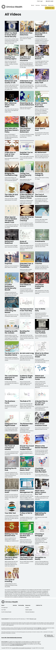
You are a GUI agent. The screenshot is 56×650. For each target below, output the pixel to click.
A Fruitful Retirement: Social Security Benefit (10, 287)
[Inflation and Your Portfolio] (42, 329)
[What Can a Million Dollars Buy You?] (42, 489)
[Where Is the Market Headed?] (42, 444)
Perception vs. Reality (40, 558)
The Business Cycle (10, 402)
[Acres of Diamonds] (27, 239)
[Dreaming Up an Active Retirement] (27, 101)
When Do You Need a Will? (25, 469)
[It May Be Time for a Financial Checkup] (27, 215)
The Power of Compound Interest (10, 448)
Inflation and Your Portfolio (40, 332)
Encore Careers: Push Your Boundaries (41, 105)
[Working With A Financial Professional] (42, 31)
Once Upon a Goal (40, 129)
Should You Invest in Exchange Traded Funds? (27, 448)
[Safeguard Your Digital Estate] (12, 422)
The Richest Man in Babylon (26, 425)
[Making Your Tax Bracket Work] (12, 532)
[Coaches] (42, 262)
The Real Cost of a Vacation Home (12, 354)
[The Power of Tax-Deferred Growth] (27, 556)
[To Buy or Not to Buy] (27, 511)
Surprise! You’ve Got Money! (26, 153)
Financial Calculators (29, 612)
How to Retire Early (40, 310)
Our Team (3, 609)
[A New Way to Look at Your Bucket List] (12, 151)
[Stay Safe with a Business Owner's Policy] (12, 127)
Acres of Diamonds (24, 242)
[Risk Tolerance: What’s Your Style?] (12, 101)
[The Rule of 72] (27, 399)
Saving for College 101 (39, 174)
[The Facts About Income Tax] (12, 556)
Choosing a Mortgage (39, 535)
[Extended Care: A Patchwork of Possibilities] (27, 262)
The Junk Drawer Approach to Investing (11, 377)
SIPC (41, 628)
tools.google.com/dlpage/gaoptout (16, 645)
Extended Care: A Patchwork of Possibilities (26, 265)
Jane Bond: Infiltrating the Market (10, 311)
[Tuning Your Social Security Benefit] (27, 172)
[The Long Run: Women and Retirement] (27, 127)
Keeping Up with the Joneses (11, 332)
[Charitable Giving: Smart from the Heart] (42, 466)
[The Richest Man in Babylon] (27, 422)
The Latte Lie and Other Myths (11, 195)
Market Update (28, 609)
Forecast (38, 217)
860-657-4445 (49, 1)
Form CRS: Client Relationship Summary (11, 637)
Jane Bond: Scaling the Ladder (39, 286)
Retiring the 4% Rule (10, 469)
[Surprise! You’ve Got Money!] (27, 151)
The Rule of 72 (25, 401)
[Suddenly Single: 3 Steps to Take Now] (27, 374)
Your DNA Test (10, 513)
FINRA (38, 628)
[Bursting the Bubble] (27, 329)
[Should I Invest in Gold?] (12, 489)
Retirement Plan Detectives (26, 34)
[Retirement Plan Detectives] (27, 31)
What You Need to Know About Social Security (11, 35)
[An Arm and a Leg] (27, 351)
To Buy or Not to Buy (26, 514)
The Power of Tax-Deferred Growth (27, 558)
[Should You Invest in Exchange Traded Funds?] (27, 444)
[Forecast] (42, 215)
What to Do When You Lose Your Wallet (42, 355)
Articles (27, 607)
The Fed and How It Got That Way (26, 310)
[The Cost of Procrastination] (42, 193)
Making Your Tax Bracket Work (11, 535)
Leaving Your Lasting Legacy (10, 58)
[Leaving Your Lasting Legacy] (12, 55)
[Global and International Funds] (42, 374)
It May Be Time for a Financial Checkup (27, 219)
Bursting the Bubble (24, 332)
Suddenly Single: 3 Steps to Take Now (26, 377)
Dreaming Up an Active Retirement (27, 104)
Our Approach (4, 607)
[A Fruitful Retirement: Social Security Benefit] (12, 283)
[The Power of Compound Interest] (12, 444)
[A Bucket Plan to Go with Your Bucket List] (42, 399)
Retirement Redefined (9, 242)
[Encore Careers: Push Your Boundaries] (42, 101)
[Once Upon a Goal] (42, 127)
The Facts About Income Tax (11, 558)
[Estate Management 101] (27, 489)
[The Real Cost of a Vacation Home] (12, 351)
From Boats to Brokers (25, 285)
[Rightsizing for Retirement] (42, 511)
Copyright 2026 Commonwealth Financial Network (21, 648)
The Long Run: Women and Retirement (25, 130)
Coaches (38, 263)
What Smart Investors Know (41, 425)
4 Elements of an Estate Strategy (26, 82)
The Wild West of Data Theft (41, 82)
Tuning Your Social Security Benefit (25, 175)
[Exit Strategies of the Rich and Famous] (27, 532)
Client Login (40, 1)
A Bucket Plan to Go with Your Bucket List (41, 403)
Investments (40, 241)
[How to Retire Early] (42, 307)
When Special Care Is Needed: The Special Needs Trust (11, 219)
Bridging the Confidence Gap (11, 174)
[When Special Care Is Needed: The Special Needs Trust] (12, 215)
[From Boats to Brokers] (27, 283)
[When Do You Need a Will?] (27, 466)
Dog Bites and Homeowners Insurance (25, 59)
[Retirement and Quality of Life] (12, 79)
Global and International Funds (40, 377)
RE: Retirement (40, 152)
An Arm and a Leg (27, 353)
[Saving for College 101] (42, 172)
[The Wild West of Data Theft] (42, 79)
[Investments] (42, 239)
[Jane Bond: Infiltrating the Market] (12, 307)
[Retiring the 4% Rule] (12, 466)
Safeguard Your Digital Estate (11, 425)
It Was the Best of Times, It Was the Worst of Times (26, 196)
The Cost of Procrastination (41, 195)
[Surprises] (12, 262)
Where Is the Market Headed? (41, 447)
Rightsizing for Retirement (40, 514)
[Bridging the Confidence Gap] (12, 172)
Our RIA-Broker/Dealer (6, 612)
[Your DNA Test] (12, 511)
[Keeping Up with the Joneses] (12, 329)
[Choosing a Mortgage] (42, 532)
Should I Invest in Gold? (11, 491)
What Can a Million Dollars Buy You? (40, 492)
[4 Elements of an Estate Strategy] (27, 79)
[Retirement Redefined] (12, 239)
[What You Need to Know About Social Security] (12, 31)
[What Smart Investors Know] (42, 422)
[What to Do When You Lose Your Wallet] (42, 351)
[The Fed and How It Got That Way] (27, 307)
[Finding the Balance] (42, 55)
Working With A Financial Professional (41, 35)
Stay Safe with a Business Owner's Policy (11, 130)
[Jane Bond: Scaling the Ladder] (42, 283)
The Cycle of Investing (9, 580)
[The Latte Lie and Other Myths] (12, 193)
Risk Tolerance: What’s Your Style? (11, 105)
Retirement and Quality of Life (11, 82)
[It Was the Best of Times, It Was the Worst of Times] (27, 193)
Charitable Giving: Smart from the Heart (40, 470)
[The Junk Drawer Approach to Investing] (12, 374)
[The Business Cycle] (12, 399)
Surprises (8, 263)
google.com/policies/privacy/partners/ (19, 644)
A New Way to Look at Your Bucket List (10, 154)
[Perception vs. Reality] (42, 556)
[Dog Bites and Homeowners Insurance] (27, 55)
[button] (33, 5)
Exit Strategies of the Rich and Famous (26, 535)
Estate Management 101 (26, 491)
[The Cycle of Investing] (12, 578)
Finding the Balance (39, 58)
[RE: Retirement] (42, 151)
